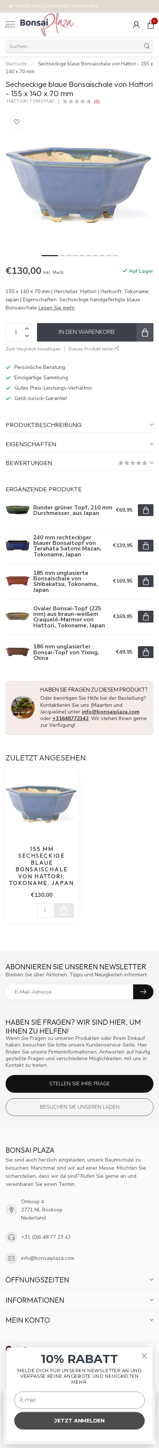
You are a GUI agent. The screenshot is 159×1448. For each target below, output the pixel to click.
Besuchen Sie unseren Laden (79, 1106)
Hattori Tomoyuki (30, 101)
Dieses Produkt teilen (91, 349)
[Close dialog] (144, 1355)
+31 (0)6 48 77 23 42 (46, 1237)
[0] (150, 24)
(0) (97, 101)
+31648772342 (70, 718)
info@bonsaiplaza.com (110, 711)
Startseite (16, 64)
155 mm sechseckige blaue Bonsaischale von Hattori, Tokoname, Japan (41, 866)
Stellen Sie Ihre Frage (79, 1083)
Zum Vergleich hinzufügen (33, 349)
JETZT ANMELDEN (79, 1420)
